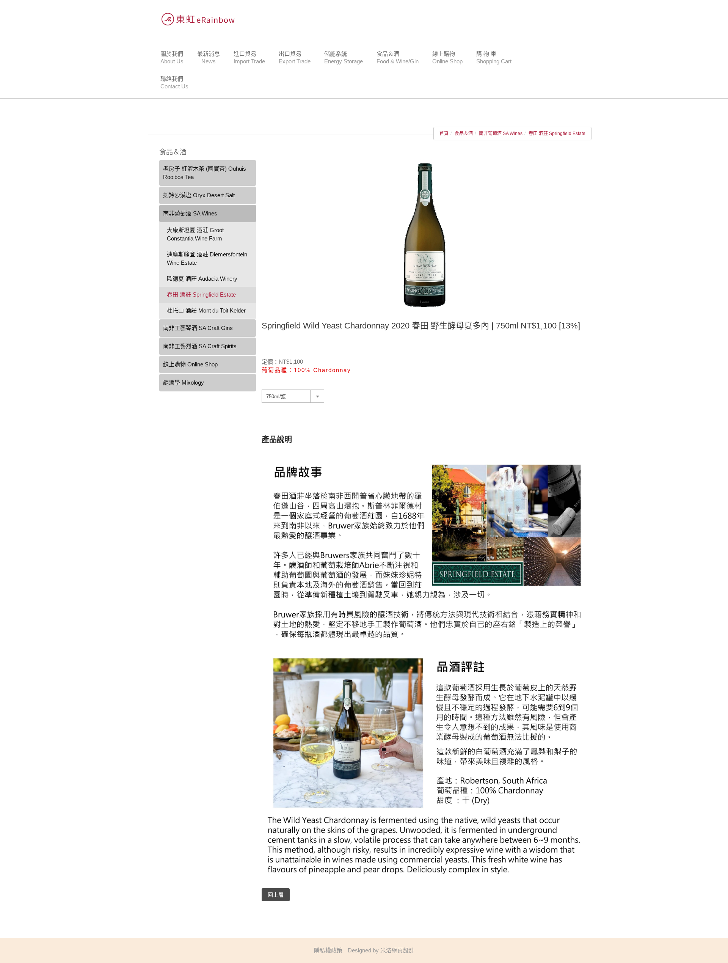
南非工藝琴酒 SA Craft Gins (198, 328)
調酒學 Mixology (183, 382)
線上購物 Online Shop (190, 364)
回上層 (276, 895)
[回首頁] (195, 19)
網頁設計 (403, 950)
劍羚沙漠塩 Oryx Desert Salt (199, 195)
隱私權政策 (328, 950)
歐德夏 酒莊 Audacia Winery (202, 278)
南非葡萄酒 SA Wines (500, 133)
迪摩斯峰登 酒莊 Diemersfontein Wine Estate (207, 258)
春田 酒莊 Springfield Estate (557, 133)
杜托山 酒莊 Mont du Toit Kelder (206, 310)
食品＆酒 (464, 133)
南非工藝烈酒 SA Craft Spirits (200, 346)
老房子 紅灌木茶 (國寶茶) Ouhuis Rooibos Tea (204, 172)
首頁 (444, 133)
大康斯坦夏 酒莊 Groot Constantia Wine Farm (195, 234)
